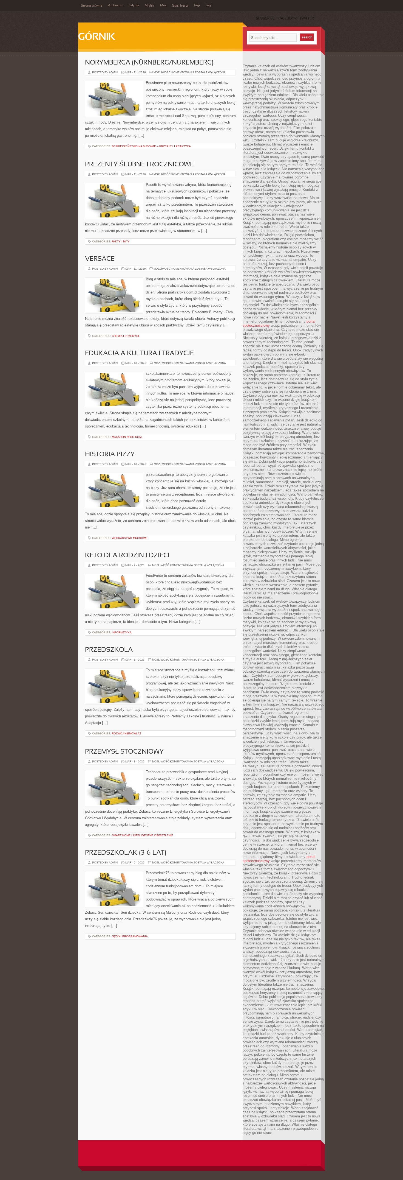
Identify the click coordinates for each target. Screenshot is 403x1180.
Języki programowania (130, 936)
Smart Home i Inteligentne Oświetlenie (142, 835)
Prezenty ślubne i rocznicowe (139, 165)
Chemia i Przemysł (126, 335)
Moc (163, 5)
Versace (100, 259)
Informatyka (122, 632)
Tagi (197, 5)
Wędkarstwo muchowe (129, 537)
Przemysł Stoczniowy (124, 752)
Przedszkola (109, 650)
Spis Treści (180, 5)
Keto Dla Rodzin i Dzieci (127, 556)
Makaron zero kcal (127, 436)
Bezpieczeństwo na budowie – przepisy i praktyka (151, 146)
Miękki (150, 5)
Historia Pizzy (110, 455)
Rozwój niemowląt (126, 733)
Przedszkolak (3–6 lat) (125, 853)
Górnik (96, 37)
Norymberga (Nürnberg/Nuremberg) (149, 63)
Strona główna (92, 5)
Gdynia (134, 5)
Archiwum (115, 5)
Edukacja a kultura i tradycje (139, 354)
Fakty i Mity (121, 241)
